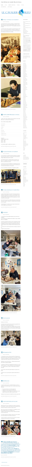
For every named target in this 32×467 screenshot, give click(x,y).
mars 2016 (24, 101)
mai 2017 (24, 92)
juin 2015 (24, 110)
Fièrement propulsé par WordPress (5, 465)
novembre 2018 (25, 83)
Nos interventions (3, 6)
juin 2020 (24, 77)
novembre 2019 (25, 80)
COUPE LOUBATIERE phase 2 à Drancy (11, 114)
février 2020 (24, 78)
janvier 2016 (24, 103)
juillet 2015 (24, 109)
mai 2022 (24, 72)
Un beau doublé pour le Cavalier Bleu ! (11, 189)
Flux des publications (25, 157)
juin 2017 (24, 91)
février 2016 (24, 102)
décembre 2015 (25, 104)
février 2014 (24, 125)
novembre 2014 (25, 117)
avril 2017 (24, 93)
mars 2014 (24, 124)
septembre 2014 (25, 119)
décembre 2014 (25, 116)
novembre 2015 (25, 105)
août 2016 (24, 97)
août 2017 (24, 90)
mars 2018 (24, 86)
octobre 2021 (24, 75)
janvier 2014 (24, 126)
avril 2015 (24, 112)
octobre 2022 (24, 71)
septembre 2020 (25, 76)
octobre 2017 (24, 88)
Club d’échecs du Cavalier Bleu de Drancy (11, 2)
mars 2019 (24, 81)
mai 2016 (24, 99)
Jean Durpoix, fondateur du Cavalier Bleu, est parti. (26, 57)
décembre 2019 (25, 79)
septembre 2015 (25, 107)
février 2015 (24, 114)
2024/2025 (5, 212)
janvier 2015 (24, 115)
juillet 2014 (24, 121)
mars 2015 (24, 113)
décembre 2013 (25, 127)
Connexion (24, 156)
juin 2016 (24, 98)
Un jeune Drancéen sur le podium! (10, 151)
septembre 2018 (25, 84)
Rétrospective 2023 (7, 352)
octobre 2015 (24, 106)
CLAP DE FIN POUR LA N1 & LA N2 (10, 401)
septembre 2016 (25, 96)
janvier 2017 (24, 95)
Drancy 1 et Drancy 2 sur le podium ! (11, 19)
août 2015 (24, 108)
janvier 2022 (24, 73)
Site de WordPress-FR (26, 159)
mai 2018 (24, 85)
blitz (23, 133)
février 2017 (24, 94)
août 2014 (24, 120)
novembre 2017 (25, 87)
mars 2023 (24, 70)
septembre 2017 (25, 89)
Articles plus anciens (4, 462)
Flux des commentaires (26, 158)
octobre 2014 (24, 118)
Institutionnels (10, 6)
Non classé (10, 109)
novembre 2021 (25, 74)
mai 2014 (24, 122)
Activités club (24, 132)
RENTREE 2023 (6, 381)
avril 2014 (24, 123)
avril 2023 (24, 69)
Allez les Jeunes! (6, 318)
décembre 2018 (25, 82)
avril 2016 (24, 100)
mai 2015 (24, 111)
